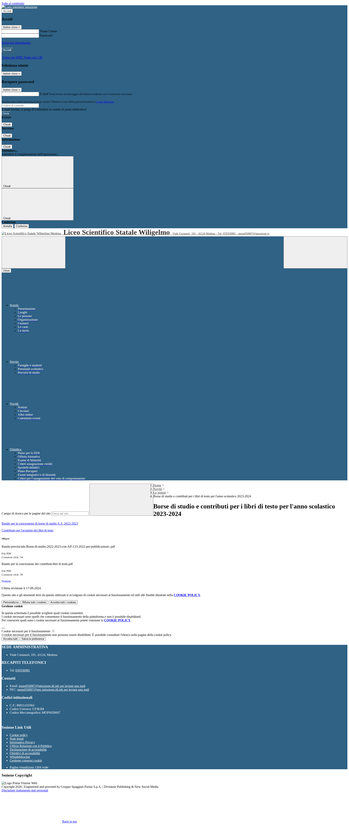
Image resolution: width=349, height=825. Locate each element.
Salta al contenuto (13, 3)
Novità (157, 489)
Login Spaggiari (105, 101)
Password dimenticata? (16, 42)
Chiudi (7, 124)
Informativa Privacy (22, 742)
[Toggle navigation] (33, 252)
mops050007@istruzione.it (52, 686)
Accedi (7, 11)
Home (157, 485)
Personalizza (10, 602)
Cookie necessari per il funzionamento (26, 631)
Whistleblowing (20, 757)
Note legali (17, 738)
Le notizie (159, 492)
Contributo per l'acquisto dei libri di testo (27, 530)
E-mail (44, 94)
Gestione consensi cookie (26, 760)
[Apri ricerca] (315, 252)
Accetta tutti (63, 602)
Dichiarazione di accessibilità (28, 749)
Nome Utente (48, 31)
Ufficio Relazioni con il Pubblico (31, 746)
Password (46, 35)
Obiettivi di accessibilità (25, 753)
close (6, 270)
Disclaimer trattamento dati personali (25, 790)
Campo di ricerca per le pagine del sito (26, 513)
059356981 (22, 670)
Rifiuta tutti (34, 602)
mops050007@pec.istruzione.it (53, 689)
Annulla (7, 226)
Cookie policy (19, 735)
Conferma (21, 226)
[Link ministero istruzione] (19, 7)
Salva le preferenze (33, 638)
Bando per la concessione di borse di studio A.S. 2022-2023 (40, 523)
